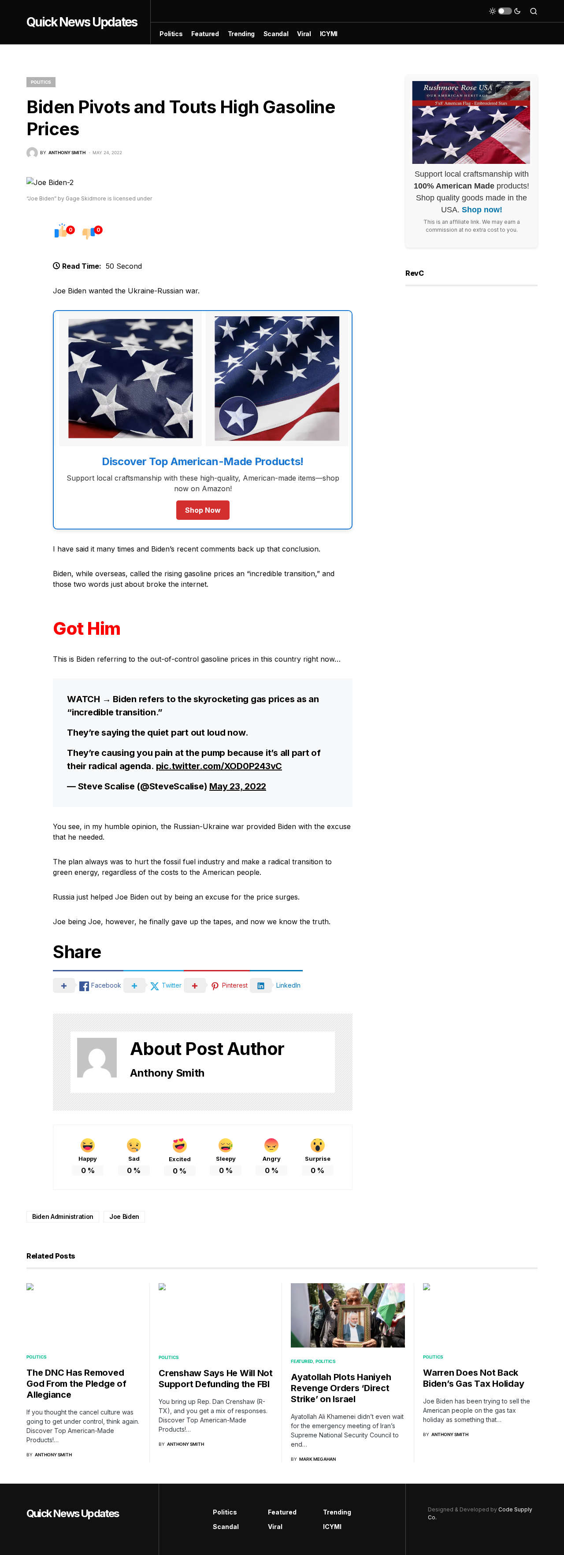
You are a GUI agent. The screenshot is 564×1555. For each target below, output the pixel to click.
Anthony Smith (167, 1072)
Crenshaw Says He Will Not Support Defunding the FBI (216, 1378)
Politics (41, 82)
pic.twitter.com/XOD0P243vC (219, 766)
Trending (337, 1512)
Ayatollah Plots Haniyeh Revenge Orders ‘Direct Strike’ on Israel (341, 1388)
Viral (275, 1526)
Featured (302, 1361)
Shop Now (203, 510)
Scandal (226, 1526)
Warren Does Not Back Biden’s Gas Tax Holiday (473, 1378)
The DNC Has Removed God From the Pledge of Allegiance (76, 1383)
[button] (505, 11)
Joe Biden (124, 1216)
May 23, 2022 (237, 786)
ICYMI (332, 1526)
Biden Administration (62, 1216)
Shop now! (482, 210)
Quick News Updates (81, 22)
